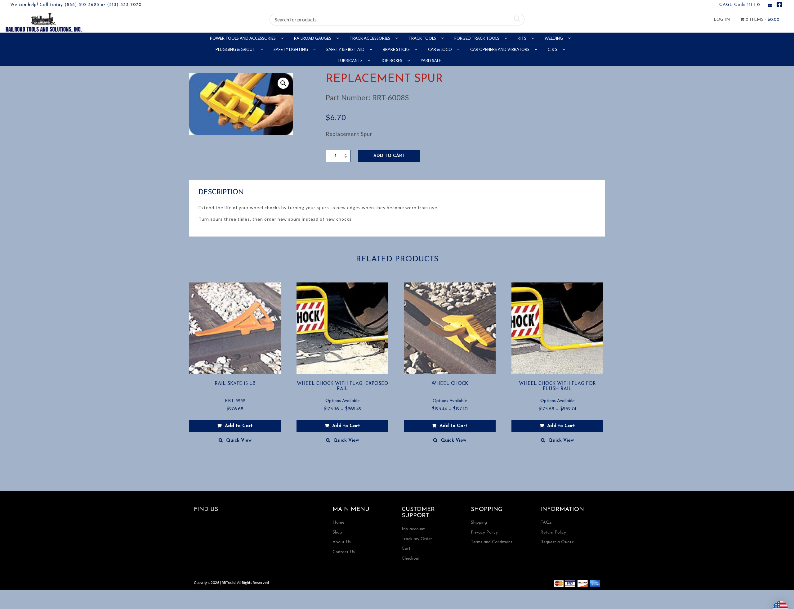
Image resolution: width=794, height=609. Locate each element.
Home (338, 522)
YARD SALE (431, 60)
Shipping (479, 522)
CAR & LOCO (440, 49)
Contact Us (343, 552)
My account (413, 529)
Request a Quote (557, 542)
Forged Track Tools (477, 38)
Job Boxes (392, 60)
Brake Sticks (397, 49)
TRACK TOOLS (422, 38)
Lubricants (351, 60)
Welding (554, 38)
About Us (341, 542)
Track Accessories (370, 38)
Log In (722, 19)
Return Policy (553, 532)
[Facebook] (779, 5)
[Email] (770, 5)
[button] (283, 83)
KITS (522, 38)
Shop (337, 532)
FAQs (546, 522)
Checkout (411, 558)
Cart (406, 548)
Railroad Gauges (313, 38)
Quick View (239, 440)
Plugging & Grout (236, 49)
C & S (553, 49)
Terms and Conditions (491, 542)
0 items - (761, 19)
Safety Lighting (291, 49)
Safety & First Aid (345, 49)
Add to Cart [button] (239, 426)
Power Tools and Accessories (243, 38)
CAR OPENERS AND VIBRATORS (500, 49)
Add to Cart (389, 156)
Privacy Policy (484, 532)
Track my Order (417, 539)
